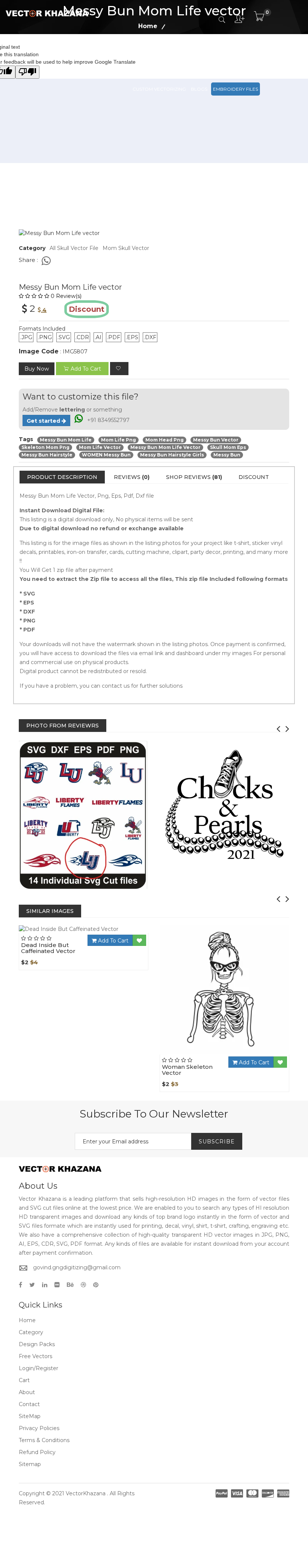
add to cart (86, 368)
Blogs (199, 89)
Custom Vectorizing (159, 89)
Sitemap (30, 1464)
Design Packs (150, 55)
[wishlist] (119, 368)
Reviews (131, 477)
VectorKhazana (86, 1493)
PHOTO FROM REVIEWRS (62, 725)
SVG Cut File (187, 55)
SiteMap (30, 1416)
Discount (254, 477)
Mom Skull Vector (126, 248)
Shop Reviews (194, 477)
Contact (29, 1404)
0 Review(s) (66, 296)
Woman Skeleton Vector (187, 1070)
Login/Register (38, 1368)
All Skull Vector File (74, 248)
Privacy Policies (39, 1428)
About (27, 1392)
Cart (24, 1380)
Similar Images (50, 911)
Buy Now (36, 368)
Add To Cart (112, 940)
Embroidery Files (235, 89)
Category (31, 1332)
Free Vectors (259, 55)
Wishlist (104, 932)
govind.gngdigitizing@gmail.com (77, 1267)
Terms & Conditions (44, 1440)
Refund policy (37, 1452)
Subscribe (217, 1141)
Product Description (62, 477)
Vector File (222, 55)
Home (27, 1320)
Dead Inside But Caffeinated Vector (48, 948)
